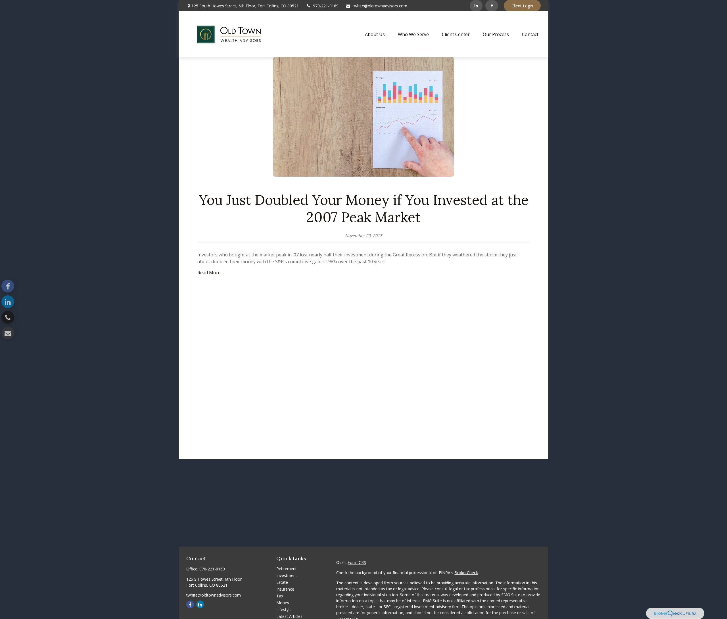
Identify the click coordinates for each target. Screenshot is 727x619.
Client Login (522, 6)
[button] (375, 34)
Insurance (285, 589)
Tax (279, 596)
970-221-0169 (326, 6)
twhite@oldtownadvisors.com (380, 6)
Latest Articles (289, 616)
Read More (209, 272)
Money (282, 602)
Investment (286, 575)
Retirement (286, 568)
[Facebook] (491, 5)
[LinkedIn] (476, 5)
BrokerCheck (466, 572)
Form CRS (357, 562)
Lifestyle (284, 609)
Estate (282, 582)
